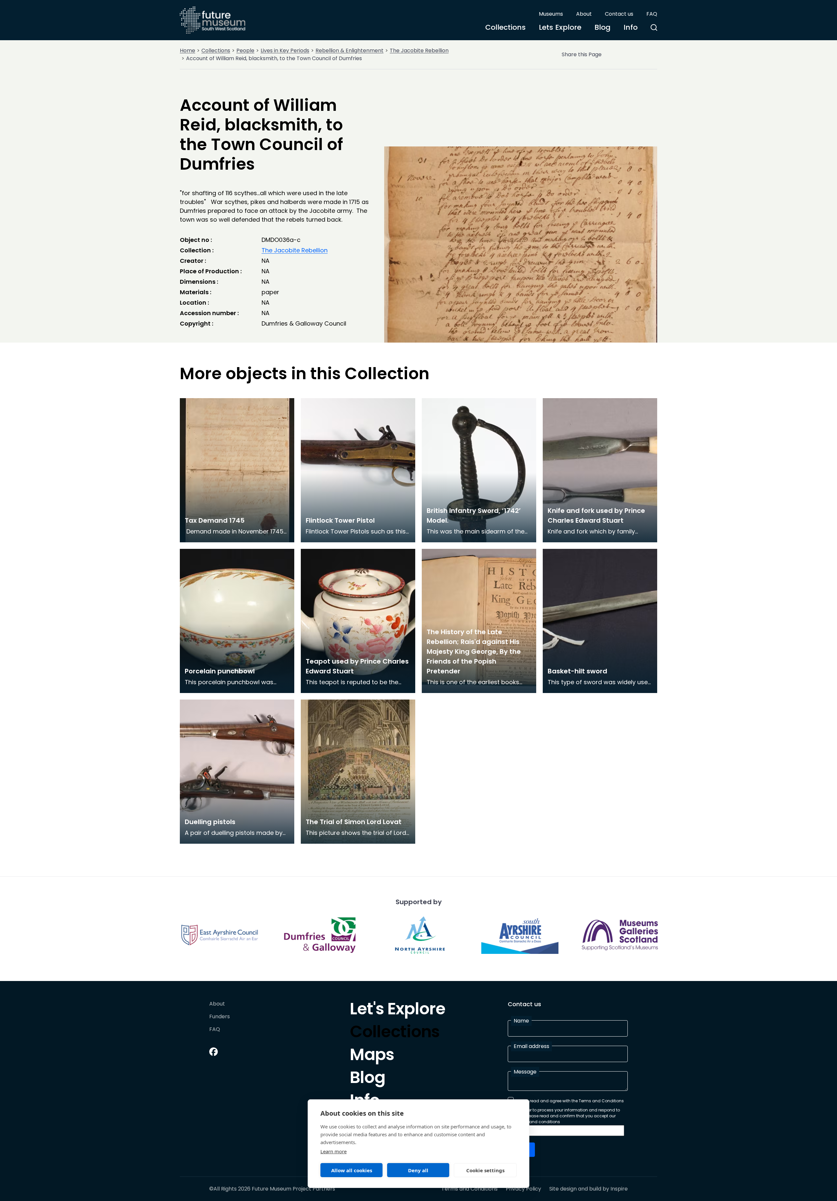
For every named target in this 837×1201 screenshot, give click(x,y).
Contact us (619, 14)
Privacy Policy (523, 1189)
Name (521, 1020)
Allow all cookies (351, 1170)
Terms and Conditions (469, 1189)
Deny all (418, 1170)
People (245, 50)
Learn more (333, 1151)
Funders (219, 1016)
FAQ (651, 14)
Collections (505, 27)
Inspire (619, 1189)
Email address (531, 1046)
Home (187, 50)
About (584, 14)
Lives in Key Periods (285, 50)
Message (525, 1071)
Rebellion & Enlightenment (350, 50)
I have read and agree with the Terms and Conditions (570, 1101)
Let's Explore (397, 1010)
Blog (602, 27)
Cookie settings (485, 1170)
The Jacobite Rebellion (419, 50)
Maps (372, 1056)
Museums (551, 14)
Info (630, 27)
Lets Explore (560, 27)
